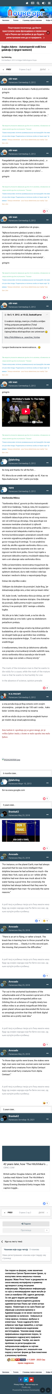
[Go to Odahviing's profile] (4, 461)
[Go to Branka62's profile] (4, 813)
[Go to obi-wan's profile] (4, 80)
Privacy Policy (19, 1384)
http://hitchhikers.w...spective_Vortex (22, 337)
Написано (22, 82)
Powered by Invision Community (26, 1390)
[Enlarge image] (46, 331)
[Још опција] (47, 81)
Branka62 (14, 811)
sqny (11, 487)
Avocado (13, 854)
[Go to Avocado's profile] (4, 856)
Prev (8, 69)
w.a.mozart (15, 693)
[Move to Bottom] (42, 1390)
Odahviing (7, 57)
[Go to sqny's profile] (4, 489)
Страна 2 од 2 (25, 69)
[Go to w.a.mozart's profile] (4, 695)
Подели (27, 1224)
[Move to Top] (48, 1390)
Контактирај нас (32, 1384)
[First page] (3, 69)
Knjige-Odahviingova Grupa (27, 60)
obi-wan (13, 78)
